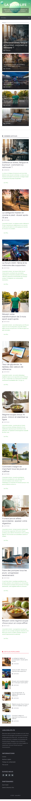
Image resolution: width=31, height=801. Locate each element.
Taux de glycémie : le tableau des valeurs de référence (14, 120)
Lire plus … (6, 182)
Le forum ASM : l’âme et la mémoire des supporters (19, 670)
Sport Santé (5, 785)
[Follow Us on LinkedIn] (12, 775)
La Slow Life (15, 5)
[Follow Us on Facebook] (3, 775)
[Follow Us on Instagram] (9, 775)
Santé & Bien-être (9, 62)
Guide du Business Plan (8, 787)
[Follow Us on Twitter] (6, 775)
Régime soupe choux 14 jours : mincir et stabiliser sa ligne (20, 704)
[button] (29, 18)
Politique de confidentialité (9, 762)
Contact (4, 756)
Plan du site (5, 764)
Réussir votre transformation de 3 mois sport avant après (14, 101)
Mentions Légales (6, 759)
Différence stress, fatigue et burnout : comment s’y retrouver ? (15, 45)
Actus (6, 39)
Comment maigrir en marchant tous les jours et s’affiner (19, 717)
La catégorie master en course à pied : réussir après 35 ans (14, 65)
